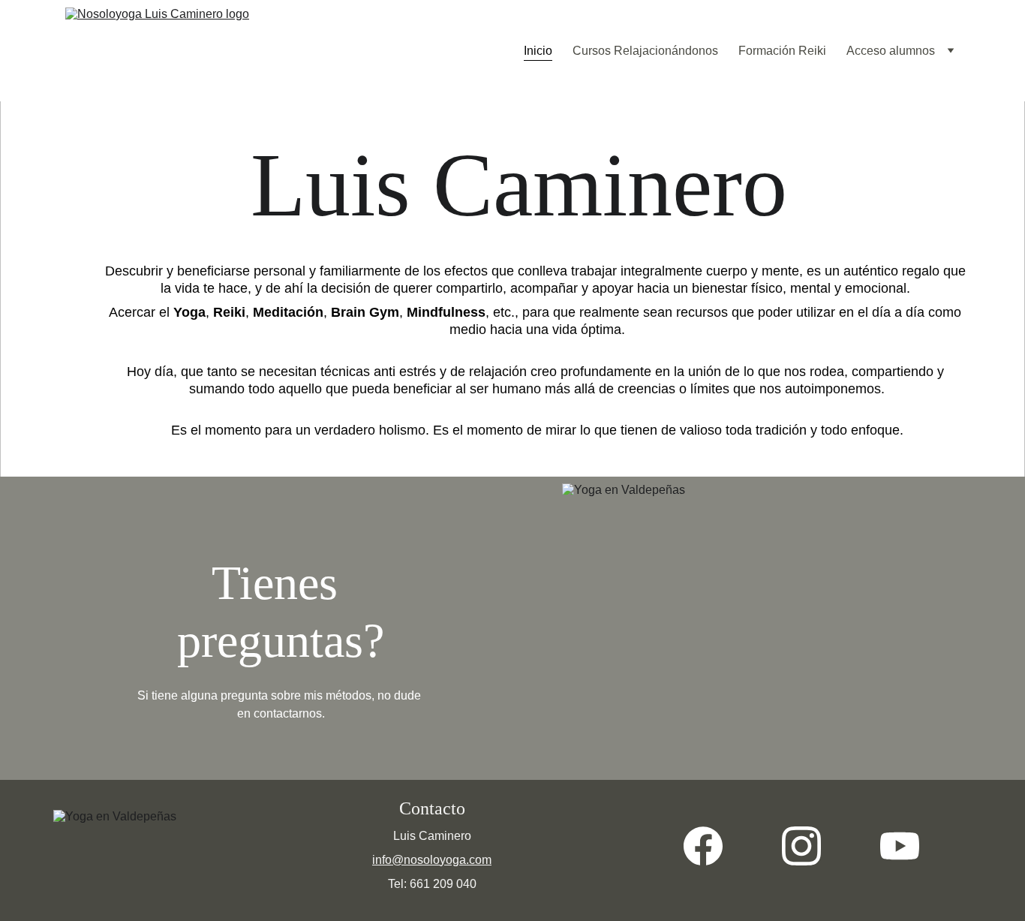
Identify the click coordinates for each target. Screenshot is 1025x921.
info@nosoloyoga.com (431, 859)
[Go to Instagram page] (809, 845)
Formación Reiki (782, 50)
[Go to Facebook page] (711, 845)
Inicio (538, 50)
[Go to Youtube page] (899, 845)
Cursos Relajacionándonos (645, 50)
